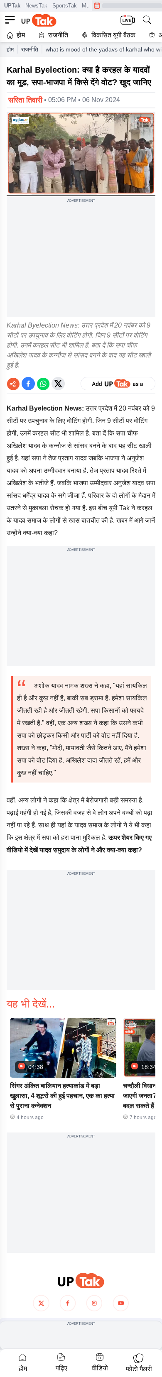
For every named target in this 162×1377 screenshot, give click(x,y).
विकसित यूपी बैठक (113, 35)
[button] (63, 1072)
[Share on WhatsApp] (43, 383)
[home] (81, 1280)
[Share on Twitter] (58, 383)
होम (21, 35)
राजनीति (58, 35)
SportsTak (64, 5)
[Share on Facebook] (28, 383)
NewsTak (36, 5)
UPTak (12, 5)
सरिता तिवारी (25, 100)
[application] (81, 154)
